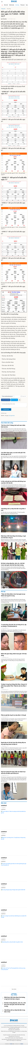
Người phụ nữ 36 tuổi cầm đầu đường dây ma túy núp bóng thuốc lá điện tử (13, 743)
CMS (12, 1043)
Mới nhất (6, 5)
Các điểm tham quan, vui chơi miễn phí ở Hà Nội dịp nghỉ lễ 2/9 (13, 453)
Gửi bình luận (6, 409)
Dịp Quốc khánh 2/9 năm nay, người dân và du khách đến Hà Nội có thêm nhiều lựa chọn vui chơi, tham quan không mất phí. (13, 457)
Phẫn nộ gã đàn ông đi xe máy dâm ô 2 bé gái (13, 715)
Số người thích (12, 415)
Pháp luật (22, 5)
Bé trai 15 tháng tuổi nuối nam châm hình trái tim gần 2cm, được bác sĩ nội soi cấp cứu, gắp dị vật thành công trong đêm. (14, 429)
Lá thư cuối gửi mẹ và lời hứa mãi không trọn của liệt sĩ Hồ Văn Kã (13, 482)
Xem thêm (14, 989)
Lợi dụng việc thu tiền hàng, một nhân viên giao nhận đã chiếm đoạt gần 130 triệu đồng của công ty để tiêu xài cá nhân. (13, 660)
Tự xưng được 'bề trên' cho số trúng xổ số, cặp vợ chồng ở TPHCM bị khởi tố (13, 625)
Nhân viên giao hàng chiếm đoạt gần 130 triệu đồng (14, 654)
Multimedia (11, 5)
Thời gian (6, 415)
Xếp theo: (2, 415)
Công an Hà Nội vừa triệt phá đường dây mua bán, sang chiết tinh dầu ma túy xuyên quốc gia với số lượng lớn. (14, 748)
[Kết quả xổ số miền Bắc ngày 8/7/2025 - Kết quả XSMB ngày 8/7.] (14, 162)
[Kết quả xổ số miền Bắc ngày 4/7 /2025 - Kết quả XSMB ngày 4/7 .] (14, 272)
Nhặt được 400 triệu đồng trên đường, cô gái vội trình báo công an (13, 536)
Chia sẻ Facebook (6, 399)
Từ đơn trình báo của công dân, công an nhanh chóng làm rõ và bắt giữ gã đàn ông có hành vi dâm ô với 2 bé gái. (14, 719)
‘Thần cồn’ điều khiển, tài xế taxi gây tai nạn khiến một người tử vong (13, 594)
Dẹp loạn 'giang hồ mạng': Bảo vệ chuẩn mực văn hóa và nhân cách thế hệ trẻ (13, 772)
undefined (4, 805)
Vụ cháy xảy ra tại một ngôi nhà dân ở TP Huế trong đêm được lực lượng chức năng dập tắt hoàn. (13, 513)
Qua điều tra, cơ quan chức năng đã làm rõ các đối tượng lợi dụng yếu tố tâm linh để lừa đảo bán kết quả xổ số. (13, 631)
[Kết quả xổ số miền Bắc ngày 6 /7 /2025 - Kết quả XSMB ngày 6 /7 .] (14, 216)
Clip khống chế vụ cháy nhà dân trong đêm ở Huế (13, 509)
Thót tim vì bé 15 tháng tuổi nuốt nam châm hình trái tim (13, 426)
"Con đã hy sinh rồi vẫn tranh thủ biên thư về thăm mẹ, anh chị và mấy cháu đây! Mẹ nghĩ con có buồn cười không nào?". (14, 485)
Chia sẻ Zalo (15, 399)
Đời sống (17, 5)
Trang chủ (3, 8)
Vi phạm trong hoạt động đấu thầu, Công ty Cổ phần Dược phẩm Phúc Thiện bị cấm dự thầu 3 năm (14, 685)
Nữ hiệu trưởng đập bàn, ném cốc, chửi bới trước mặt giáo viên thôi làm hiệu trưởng (12, 564)
